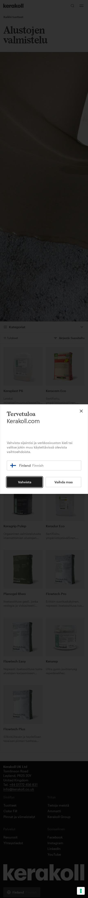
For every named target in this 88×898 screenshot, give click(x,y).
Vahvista (24, 482)
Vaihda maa (63, 482)
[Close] (81, 411)
